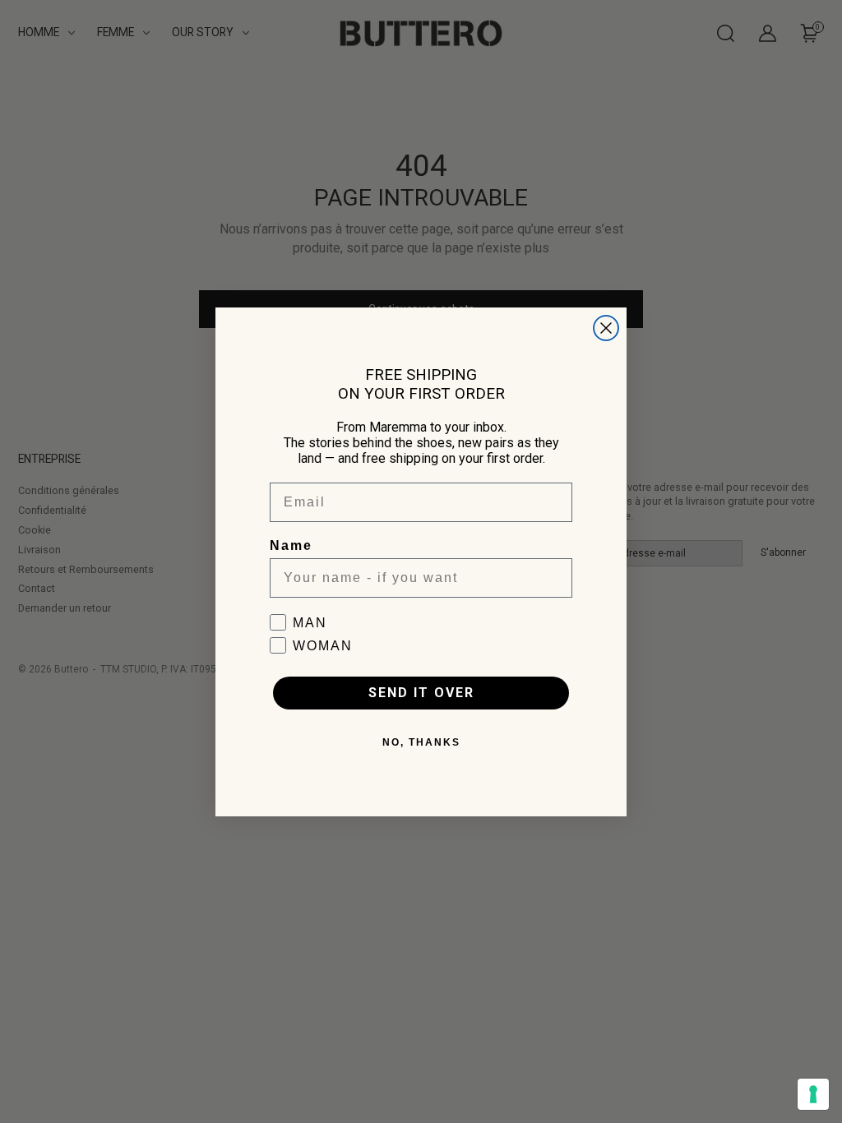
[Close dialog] (606, 328)
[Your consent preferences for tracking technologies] (813, 1094)
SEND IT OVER (421, 692)
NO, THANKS (421, 742)
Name (291, 545)
